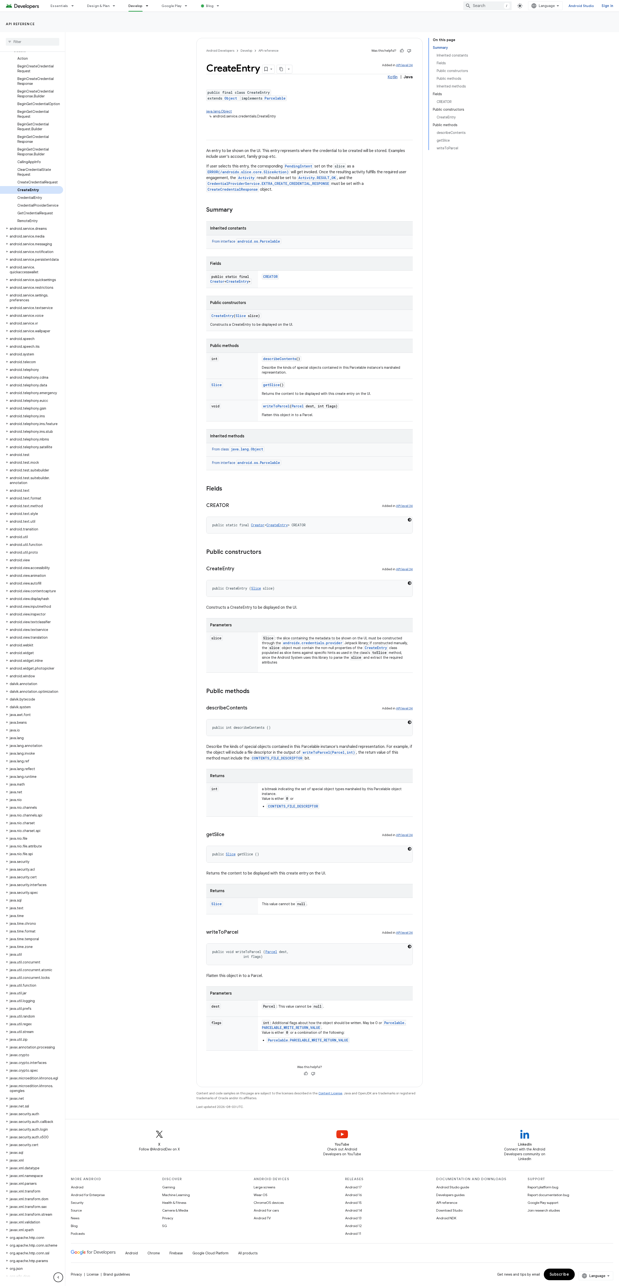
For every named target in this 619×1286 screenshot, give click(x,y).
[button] (31, 228)
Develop (135, 6)
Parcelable (275, 98)
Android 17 (353, 1187)
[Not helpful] (409, 50)
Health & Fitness (174, 1202)
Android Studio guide (452, 1187)
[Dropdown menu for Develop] (149, 6)
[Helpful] (401, 50)
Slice (241, 315)
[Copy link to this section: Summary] (237, 210)
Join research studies (544, 1210)
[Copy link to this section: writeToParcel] (243, 932)
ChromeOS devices (269, 1202)
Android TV (262, 1218)
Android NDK (446, 1218)
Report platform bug (543, 1187)
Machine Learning (176, 1195)
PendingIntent (298, 166)
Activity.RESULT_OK (317, 177)
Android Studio (581, 6)
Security (77, 1202)
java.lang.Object (219, 111)
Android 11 (353, 1233)
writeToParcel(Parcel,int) (329, 752)
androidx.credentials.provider (312, 643)
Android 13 (353, 1218)
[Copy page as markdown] (281, 69)
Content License (330, 1093)
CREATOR (270, 276)
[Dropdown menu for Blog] (220, 6)
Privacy (167, 1218)
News (75, 1218)
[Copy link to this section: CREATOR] (234, 506)
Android (77, 1187)
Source (76, 1210)
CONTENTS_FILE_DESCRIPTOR (277, 758)
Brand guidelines (116, 1274)
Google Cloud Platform (210, 1253)
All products (248, 1253)
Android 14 (353, 1210)
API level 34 (404, 65)
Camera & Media (175, 1210)
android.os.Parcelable (258, 241)
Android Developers (220, 51)
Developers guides (450, 1195)
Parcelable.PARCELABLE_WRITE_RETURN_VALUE (308, 1040)
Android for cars (266, 1210)
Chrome (153, 1253)
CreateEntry (237, 281)
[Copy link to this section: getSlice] (229, 835)
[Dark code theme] (410, 520)
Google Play (172, 6)
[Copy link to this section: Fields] (227, 489)
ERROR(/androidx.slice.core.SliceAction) (248, 172)
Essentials (59, 6)
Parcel (298, 406)
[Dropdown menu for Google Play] (188, 6)
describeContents (279, 358)
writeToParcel (276, 406)
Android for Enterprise (88, 1195)
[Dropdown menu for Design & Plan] (116, 6)
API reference (20, 24)
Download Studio (449, 1210)
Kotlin (393, 77)
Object (230, 98)
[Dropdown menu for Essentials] (74, 6)
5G (164, 1226)
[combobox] (487, 5)
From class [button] (237, 449)
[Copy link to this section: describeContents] (252, 708)
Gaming (168, 1187)
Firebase (176, 1253)
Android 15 (353, 1202)
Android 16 (353, 1195)
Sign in (607, 6)
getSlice (271, 385)
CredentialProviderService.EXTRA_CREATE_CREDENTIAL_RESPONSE (268, 183)
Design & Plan (98, 6)
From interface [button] (246, 241)
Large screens (264, 1187)
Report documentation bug (548, 1195)
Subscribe (559, 1274)
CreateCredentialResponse (232, 189)
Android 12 (353, 1226)
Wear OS (260, 1195)
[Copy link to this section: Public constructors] (266, 552)
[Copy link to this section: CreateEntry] (239, 569)
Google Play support (543, 1202)
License (93, 1274)
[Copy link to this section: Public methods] (254, 691)
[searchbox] (32, 42)
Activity (246, 177)
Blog (210, 6)
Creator (217, 281)
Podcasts (78, 1233)
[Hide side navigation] (58, 1277)
